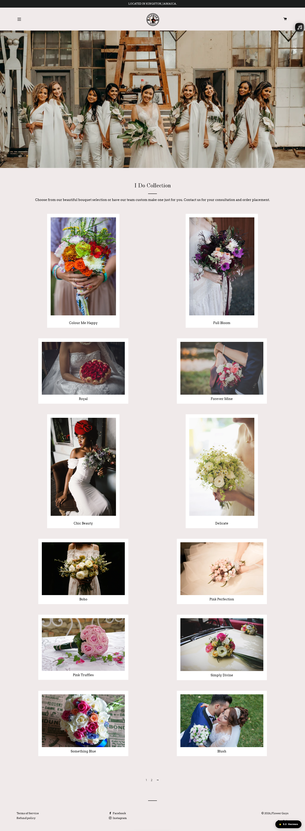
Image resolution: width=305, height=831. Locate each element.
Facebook (119, 813)
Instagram (119, 818)
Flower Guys (279, 813)
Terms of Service (28, 813)
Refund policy (26, 818)
